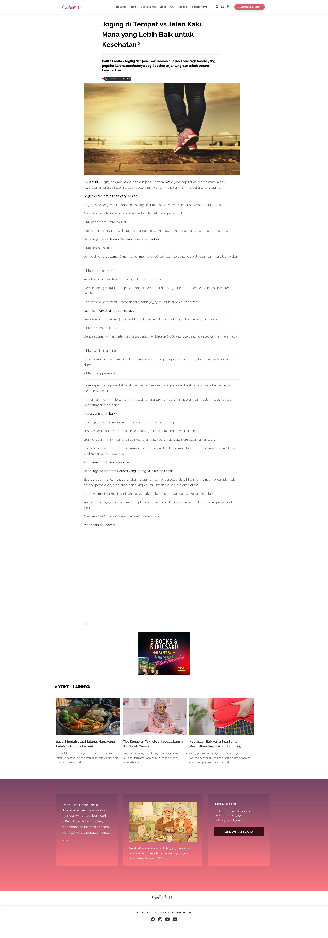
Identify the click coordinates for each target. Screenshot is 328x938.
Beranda (121, 6)
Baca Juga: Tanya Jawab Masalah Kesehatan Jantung (122, 239)
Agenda (182, 6)
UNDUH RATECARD (239, 831)
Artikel (133, 6)
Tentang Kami (198, 6)
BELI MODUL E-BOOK (249, 7)
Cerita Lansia (148, 6)
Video (163, 6)
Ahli (172, 6)
